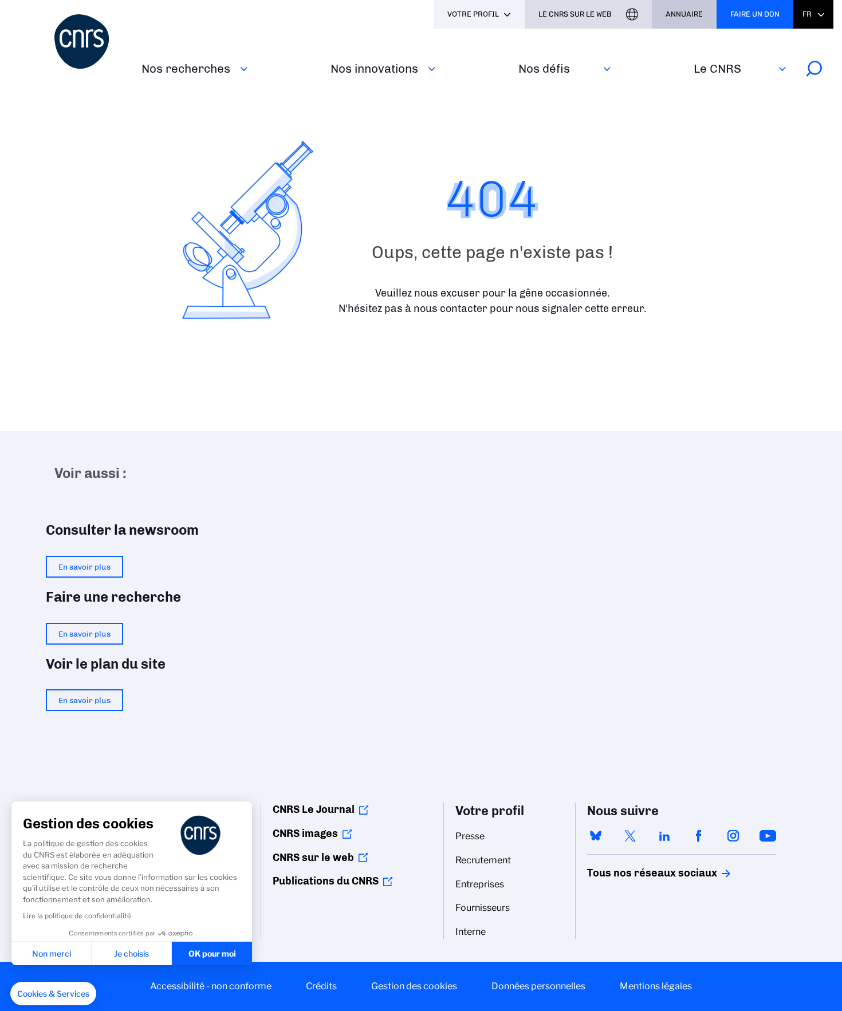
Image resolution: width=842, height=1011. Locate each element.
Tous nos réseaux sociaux (632, 873)
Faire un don (755, 14)
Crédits (321, 986)
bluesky (595, 836)
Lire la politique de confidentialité (77, 915)
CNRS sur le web (313, 857)
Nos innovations (374, 68)
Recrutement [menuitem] (483, 860)
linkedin (664, 836)
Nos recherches (185, 68)
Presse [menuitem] (470, 836)
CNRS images (305, 833)
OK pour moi (212, 953)
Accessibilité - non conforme (211, 986)
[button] (53, 994)
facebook (698, 836)
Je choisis (131, 953)
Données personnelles (538, 986)
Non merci (51, 953)
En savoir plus (84, 566)
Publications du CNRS (326, 881)
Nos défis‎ (544, 68)
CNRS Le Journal (314, 809)
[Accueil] (91, 41)
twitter (630, 836)
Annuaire (684, 14)
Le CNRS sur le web (575, 14)
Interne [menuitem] (470, 931)
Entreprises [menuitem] (479, 884)
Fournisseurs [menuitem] (482, 907)
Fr (807, 14)
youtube (767, 836)
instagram (733, 836)
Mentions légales (656, 986)
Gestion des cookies (414, 986)
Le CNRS (717, 68)
